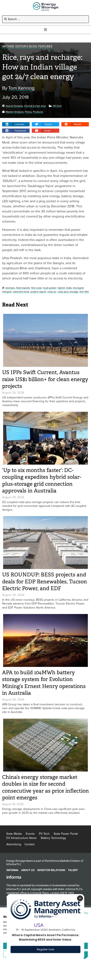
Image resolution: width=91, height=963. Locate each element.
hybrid (61, 288)
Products (38, 112)
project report (38, 291)
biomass (10, 288)
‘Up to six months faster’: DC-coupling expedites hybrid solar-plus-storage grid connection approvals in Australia (41, 480)
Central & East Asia (35, 106)
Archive (8, 46)
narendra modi (21, 291)
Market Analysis (15, 112)
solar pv (51, 291)
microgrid (78, 288)
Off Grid (56, 106)
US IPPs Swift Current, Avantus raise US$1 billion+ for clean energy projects (45, 379)
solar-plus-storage (68, 291)
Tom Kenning (21, 88)
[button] (16, 124)
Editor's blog (26, 46)
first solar (36, 288)
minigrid (6, 291)
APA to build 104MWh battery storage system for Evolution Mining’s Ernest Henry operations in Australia (44, 682)
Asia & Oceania (14, 106)
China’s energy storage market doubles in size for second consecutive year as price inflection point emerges (45, 787)
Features (45, 46)
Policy (28, 112)
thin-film (84, 291)
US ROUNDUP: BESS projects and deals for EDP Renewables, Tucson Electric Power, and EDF (44, 581)
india (69, 288)
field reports (23, 288)
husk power (49, 288)
